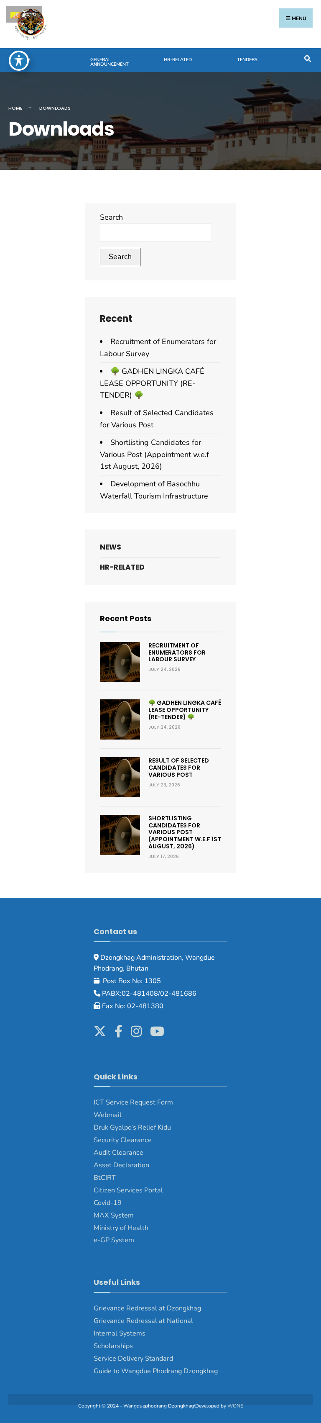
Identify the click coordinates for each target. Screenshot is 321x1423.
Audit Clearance (118, 1152)
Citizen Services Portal (128, 1190)
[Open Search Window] (307, 58)
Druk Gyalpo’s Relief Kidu (132, 1127)
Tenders (247, 60)
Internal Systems (119, 1333)
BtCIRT (105, 1177)
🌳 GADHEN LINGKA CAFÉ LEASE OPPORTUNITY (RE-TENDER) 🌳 (152, 383)
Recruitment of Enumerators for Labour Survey (177, 652)
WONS (235, 1405)
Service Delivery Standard (133, 1358)
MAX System (114, 1215)
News (24, 60)
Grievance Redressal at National (143, 1320)
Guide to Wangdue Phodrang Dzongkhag (156, 1371)
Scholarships (113, 1346)
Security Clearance (123, 1140)
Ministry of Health (121, 1228)
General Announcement (109, 62)
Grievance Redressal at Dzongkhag (147, 1308)
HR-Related (178, 60)
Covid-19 (108, 1202)
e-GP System (114, 1240)
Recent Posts (125, 618)
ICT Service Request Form (133, 1102)
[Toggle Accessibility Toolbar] (19, 61)
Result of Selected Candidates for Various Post (178, 767)
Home (15, 108)
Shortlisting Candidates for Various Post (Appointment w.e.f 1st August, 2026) (154, 454)
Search (111, 217)
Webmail (108, 1115)
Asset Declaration (121, 1165)
